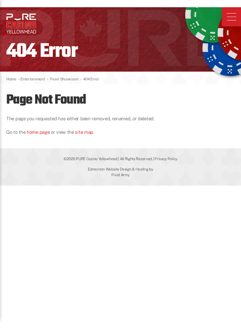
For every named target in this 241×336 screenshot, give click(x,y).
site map (84, 132)
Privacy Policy (165, 159)
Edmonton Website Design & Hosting (118, 169)
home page (38, 132)
